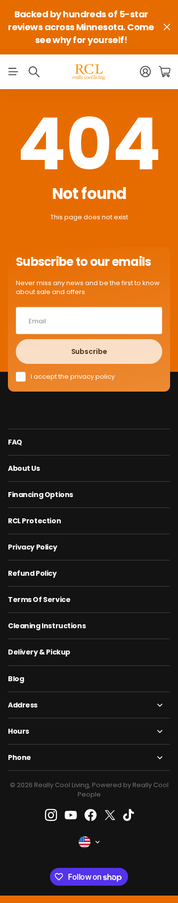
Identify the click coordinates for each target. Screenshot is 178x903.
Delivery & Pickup (39, 652)
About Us (24, 468)
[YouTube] (71, 815)
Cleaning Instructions (47, 626)
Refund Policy (32, 573)
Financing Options (40, 495)
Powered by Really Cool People (123, 789)
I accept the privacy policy (73, 376)
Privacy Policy (32, 547)
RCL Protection (34, 521)
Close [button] (166, 27)
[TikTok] (128, 815)
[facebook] (91, 815)
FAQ (15, 442)
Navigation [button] (13, 72)
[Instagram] (50, 815)
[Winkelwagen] (164, 72)
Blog (16, 679)
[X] (110, 815)
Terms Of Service (39, 599)
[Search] (34, 72)
